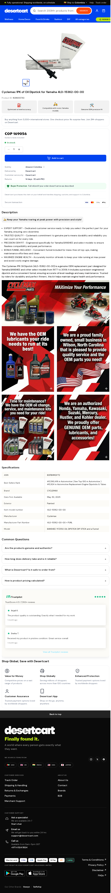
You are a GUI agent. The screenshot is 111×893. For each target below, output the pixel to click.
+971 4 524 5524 (19, 847)
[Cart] (103, 10)
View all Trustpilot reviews (55, 652)
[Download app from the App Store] (37, 873)
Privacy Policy (97, 865)
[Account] (97, 10)
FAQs (102, 875)
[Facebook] (103, 759)
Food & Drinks (42, 19)
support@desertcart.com (24, 835)
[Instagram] (91, 759)
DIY (68, 19)
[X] (97, 759)
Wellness (9, 19)
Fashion (58, 19)
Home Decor (24, 19)
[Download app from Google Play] (15, 873)
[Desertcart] (16, 11)
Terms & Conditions (94, 859)
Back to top (55, 714)
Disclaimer (99, 870)
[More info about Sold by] (43, 167)
